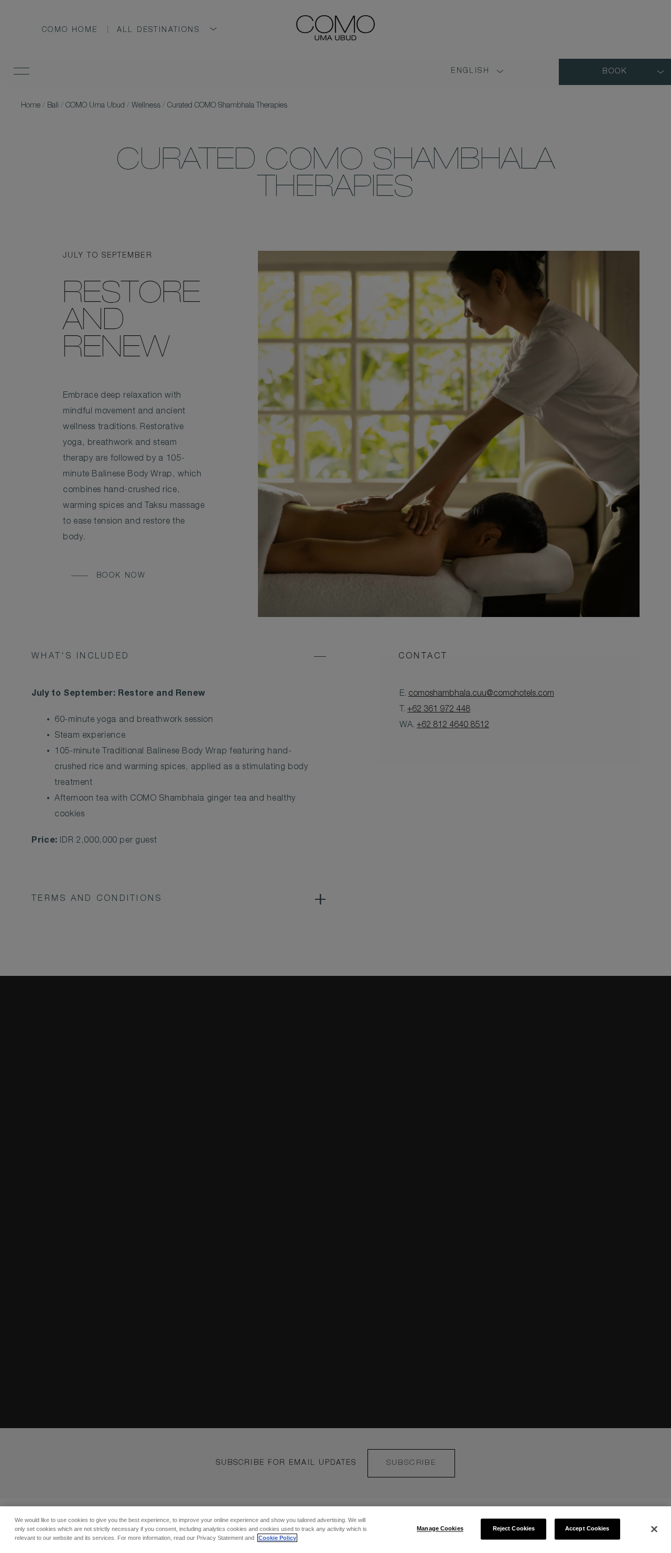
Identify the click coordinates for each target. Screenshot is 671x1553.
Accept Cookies (587, 1528)
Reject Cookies (514, 1528)
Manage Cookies (440, 1528)
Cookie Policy (277, 1538)
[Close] (654, 1528)
